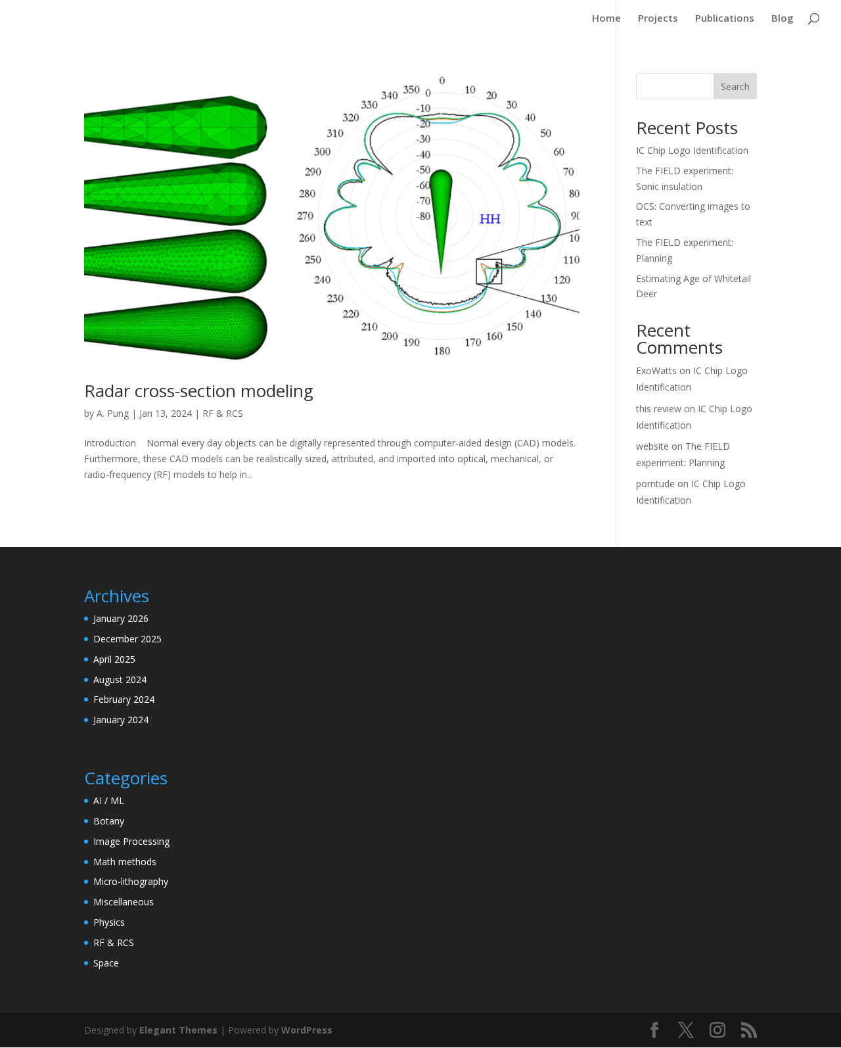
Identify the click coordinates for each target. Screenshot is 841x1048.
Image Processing (131, 841)
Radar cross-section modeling (198, 390)
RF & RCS (222, 413)
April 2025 (114, 659)
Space (106, 963)
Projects (658, 18)
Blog (782, 18)
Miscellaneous (123, 901)
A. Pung (113, 413)
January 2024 (120, 719)
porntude (655, 483)
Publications (724, 18)
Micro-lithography (130, 881)
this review (658, 408)
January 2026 (120, 618)
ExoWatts (656, 370)
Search (735, 86)
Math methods (124, 861)
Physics (109, 922)
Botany (108, 821)
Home (606, 18)
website (652, 446)
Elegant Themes (178, 1030)
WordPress (306, 1030)
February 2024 (123, 699)
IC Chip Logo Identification (692, 150)
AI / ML (108, 800)
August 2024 (120, 679)
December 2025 (127, 638)
